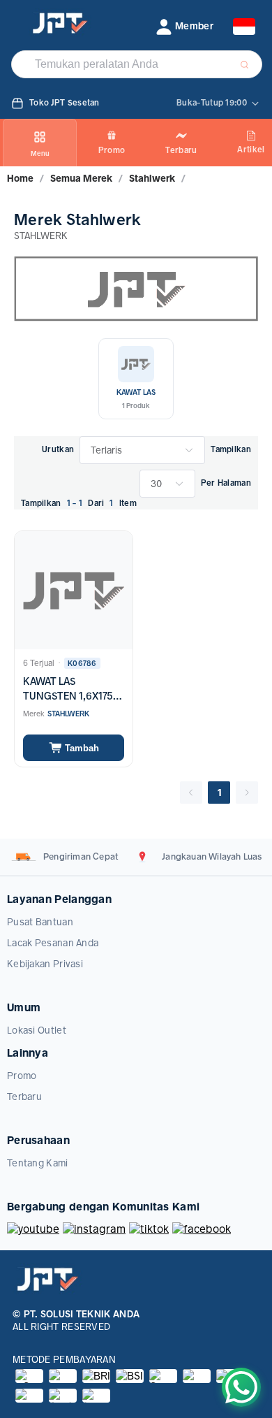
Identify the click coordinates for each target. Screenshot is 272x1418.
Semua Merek (81, 178)
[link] (20, 178)
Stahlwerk (152, 178)
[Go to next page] (247, 792)
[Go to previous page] (191, 792)
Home (20, 178)
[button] (184, 27)
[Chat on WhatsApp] (241, 1387)
